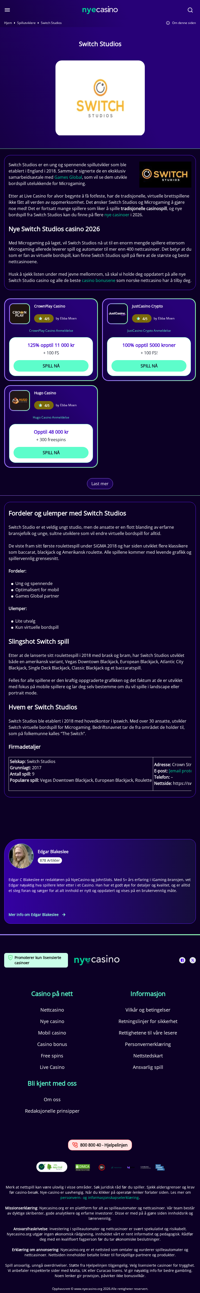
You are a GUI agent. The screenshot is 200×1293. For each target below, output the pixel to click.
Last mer (100, 484)
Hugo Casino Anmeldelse (51, 417)
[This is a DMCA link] (82, 1167)
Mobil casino (52, 1033)
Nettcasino (52, 1010)
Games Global (68, 177)
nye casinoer (116, 215)
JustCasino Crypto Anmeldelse (149, 330)
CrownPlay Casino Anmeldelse (51, 330)
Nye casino (52, 1021)
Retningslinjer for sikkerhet (147, 1021)
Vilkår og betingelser (148, 1010)
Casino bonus (52, 1044)
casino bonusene (98, 280)
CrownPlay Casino (49, 306)
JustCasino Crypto (147, 306)
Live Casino (52, 1067)
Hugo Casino (45, 392)
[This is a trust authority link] (116, 1167)
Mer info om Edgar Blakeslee (34, 914)
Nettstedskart (148, 1055)
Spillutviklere (26, 23)
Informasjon (148, 993)
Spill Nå (51, 366)
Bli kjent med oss (52, 1083)
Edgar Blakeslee (53, 851)
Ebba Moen (68, 318)
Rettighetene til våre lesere (148, 1033)
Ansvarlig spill (148, 1067)
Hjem (8, 23)
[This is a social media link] (182, 960)
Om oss (52, 1099)
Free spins (52, 1055)
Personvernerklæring (148, 1044)
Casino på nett (52, 993)
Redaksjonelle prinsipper (52, 1111)
